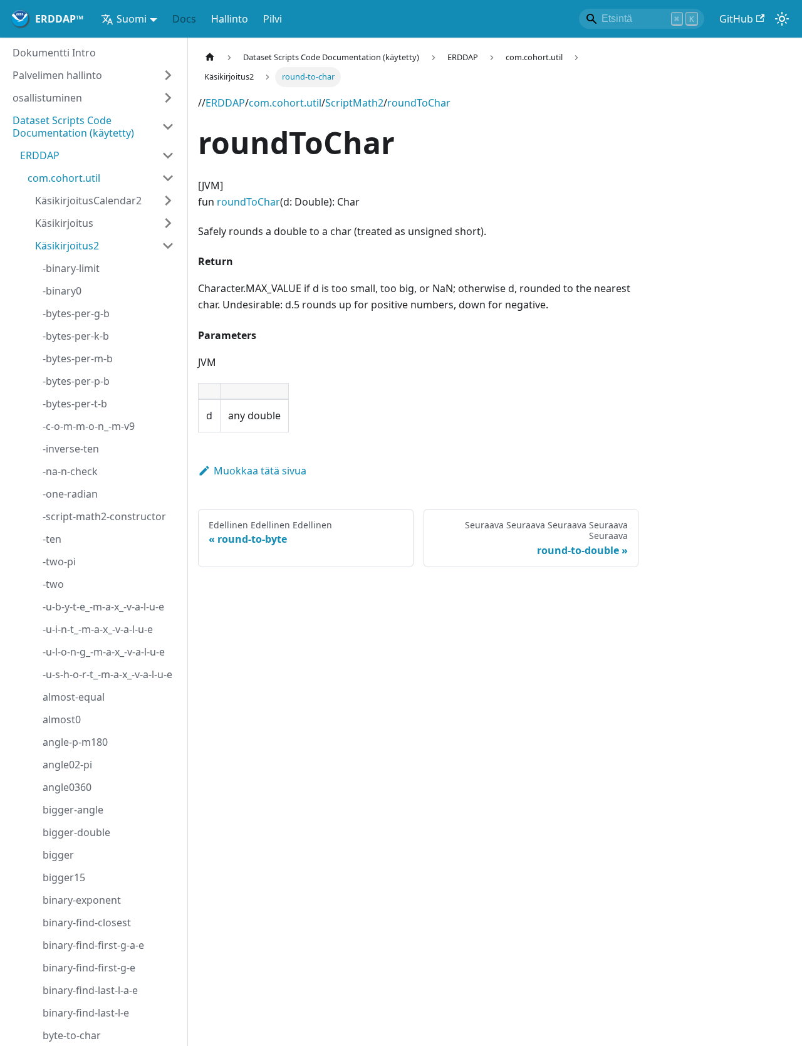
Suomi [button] (132, 19)
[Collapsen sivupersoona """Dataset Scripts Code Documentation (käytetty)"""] (168, 126)
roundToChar (418, 103)
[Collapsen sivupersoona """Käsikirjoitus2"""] (168, 246)
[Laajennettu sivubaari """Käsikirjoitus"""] (168, 223)
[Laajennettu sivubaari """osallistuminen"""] (168, 98)
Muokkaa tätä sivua (260, 471)
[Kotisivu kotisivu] (210, 57)
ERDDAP (225, 103)
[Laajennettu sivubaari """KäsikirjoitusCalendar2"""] (168, 201)
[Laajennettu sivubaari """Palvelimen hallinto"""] (168, 75)
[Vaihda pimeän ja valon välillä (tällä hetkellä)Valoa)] (782, 19)
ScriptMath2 (354, 103)
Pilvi (272, 19)
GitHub (736, 19)
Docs (184, 19)
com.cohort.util (285, 103)
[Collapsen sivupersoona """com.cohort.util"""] (168, 178)
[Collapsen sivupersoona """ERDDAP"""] (168, 155)
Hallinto (229, 19)
